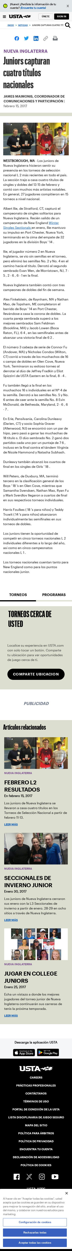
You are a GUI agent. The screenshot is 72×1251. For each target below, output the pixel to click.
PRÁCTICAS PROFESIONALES (36, 1086)
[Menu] (4, 16)
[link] (17, 38)
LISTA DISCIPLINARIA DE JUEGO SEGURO (36, 1117)
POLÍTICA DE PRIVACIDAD (36, 1141)
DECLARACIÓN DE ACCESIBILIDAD (36, 1157)
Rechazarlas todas (34, 1232)
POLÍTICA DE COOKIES (36, 1165)
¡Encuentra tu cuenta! (33, 7)
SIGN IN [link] (61, 16)
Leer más (11, 824)
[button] (68, 6)
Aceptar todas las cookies (35, 1242)
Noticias (23, 25)
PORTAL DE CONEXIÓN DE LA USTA (36, 1109)
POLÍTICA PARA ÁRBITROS (36, 1133)
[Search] (67, 25)
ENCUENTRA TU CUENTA (36, 1149)
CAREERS (36, 1078)
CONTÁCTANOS (36, 1093)
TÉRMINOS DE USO (36, 1101)
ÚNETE (46, 16)
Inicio (11, 25)
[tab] (18, 596)
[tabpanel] (36, 647)
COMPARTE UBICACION (36, 674)
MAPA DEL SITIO (36, 1125)
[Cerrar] (66, 1193)
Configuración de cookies (35, 1222)
